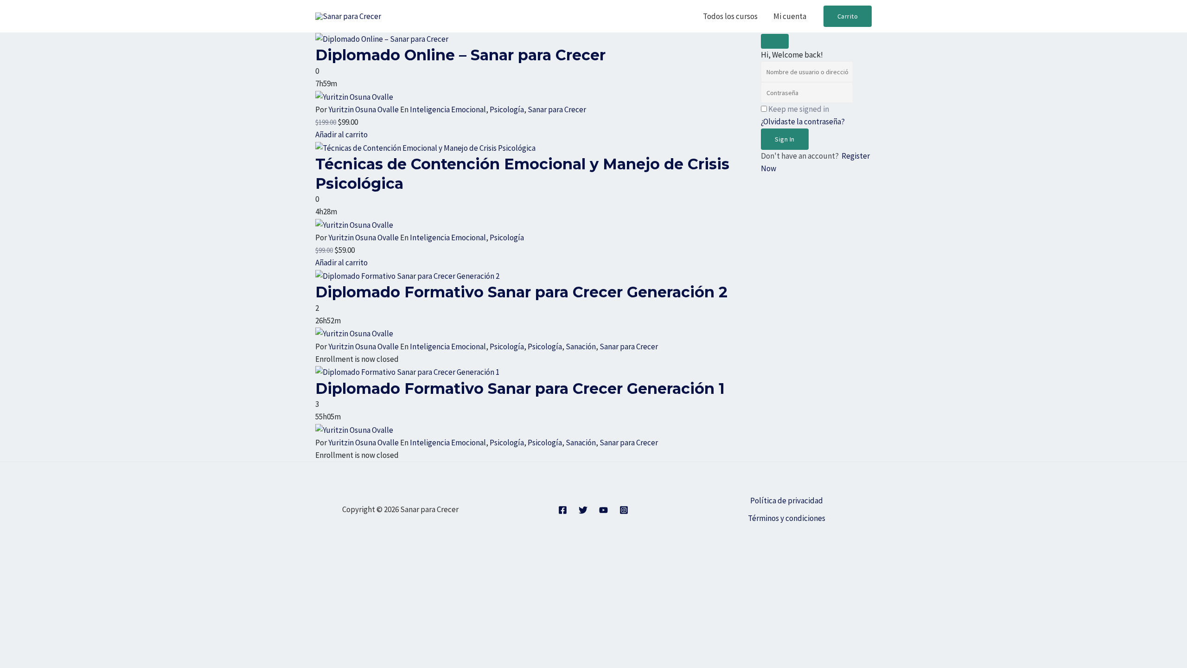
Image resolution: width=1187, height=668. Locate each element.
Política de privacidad (786, 500)
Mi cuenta (789, 16)
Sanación (581, 346)
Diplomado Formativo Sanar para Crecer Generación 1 (520, 388)
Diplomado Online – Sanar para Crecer (460, 55)
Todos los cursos (730, 16)
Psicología (507, 109)
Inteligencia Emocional (448, 109)
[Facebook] (562, 510)
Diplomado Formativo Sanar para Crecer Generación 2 (521, 292)
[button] (847, 16)
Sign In (785, 139)
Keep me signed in (798, 109)
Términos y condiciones (786, 518)
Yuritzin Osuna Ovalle (363, 109)
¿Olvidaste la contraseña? (803, 121)
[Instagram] (623, 510)
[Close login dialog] (775, 41)
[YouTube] (603, 510)
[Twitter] (583, 510)
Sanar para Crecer (557, 109)
